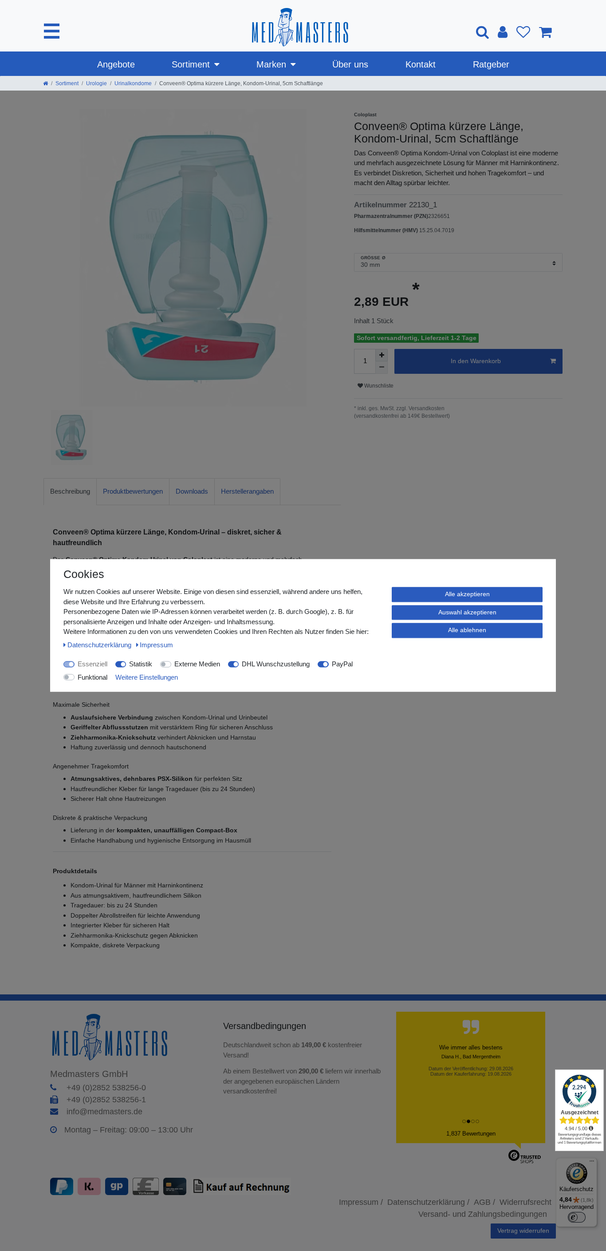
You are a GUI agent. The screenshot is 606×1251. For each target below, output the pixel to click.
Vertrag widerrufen (523, 1230)
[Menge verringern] (381, 367)
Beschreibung (70, 491)
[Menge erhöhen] (381, 355)
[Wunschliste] (523, 32)
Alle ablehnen (467, 629)
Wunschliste (378, 386)
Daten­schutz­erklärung (100, 645)
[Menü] (591, 1163)
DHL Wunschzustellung (276, 664)
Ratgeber (491, 64)
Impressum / (361, 1202)
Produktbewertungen (133, 491)
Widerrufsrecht (525, 1202)
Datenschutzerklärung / (428, 1202)
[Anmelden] (502, 32)
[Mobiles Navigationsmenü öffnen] (51, 31)
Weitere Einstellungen (146, 677)
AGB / (484, 1202)
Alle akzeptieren (467, 594)
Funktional (92, 677)
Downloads (192, 491)
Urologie (96, 83)
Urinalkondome (133, 83)
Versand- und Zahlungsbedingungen (482, 1214)
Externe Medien (197, 664)
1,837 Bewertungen (471, 1133)
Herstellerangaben (247, 491)
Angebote (116, 64)
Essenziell (92, 664)
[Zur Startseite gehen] (45, 83)
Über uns (350, 64)
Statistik (140, 664)
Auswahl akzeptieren (467, 612)
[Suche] (482, 32)
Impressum (156, 645)
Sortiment (191, 64)
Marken (271, 64)
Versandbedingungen (266, 1026)
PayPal (342, 664)
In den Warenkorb (476, 360)
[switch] (577, 1217)
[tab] (70, 491)
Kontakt (420, 64)
